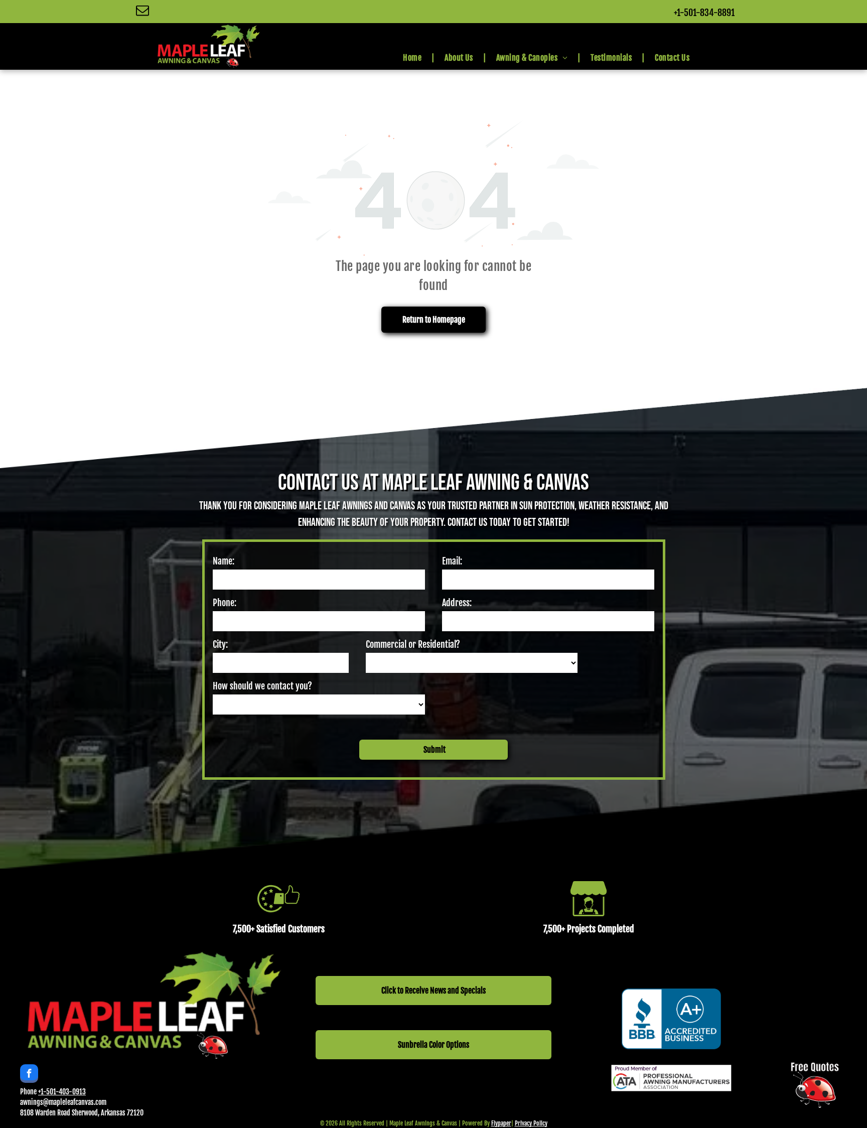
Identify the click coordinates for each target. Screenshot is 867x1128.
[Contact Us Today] (815, 1104)
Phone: (224, 602)
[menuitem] (414, 58)
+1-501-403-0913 (62, 1091)
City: (220, 644)
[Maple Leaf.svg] (670, 1111)
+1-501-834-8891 (704, 12)
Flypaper (501, 1123)
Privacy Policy (531, 1123)
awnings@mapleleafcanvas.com (63, 1102)
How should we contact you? (262, 685)
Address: (457, 602)
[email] (142, 11)
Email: (452, 561)
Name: (223, 561)
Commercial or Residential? (413, 644)
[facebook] (29, 1074)
